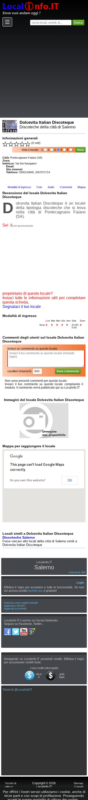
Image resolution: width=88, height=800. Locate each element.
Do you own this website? (27, 480)
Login (80, 582)
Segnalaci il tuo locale (21, 307)
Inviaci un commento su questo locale (32, 348)
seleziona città (77, 572)
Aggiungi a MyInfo (14, 605)
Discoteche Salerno (18, 537)
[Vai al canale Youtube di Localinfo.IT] (24, 629)
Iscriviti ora (35, 590)
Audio (51, 187)
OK (69, 480)
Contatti (78, 786)
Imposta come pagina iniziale (21, 602)
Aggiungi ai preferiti (15, 608)
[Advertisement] (44, 72)
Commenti (66, 187)
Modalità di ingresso (19, 187)
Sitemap (78, 783)
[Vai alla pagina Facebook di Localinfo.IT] (8, 629)
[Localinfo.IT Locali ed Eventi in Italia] (30, 1)
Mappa (81, 187)
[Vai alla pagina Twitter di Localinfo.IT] (16, 629)
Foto (39, 187)
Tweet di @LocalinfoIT (17, 689)
